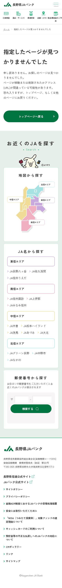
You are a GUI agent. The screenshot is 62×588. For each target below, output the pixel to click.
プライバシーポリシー (18, 496)
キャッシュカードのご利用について (25, 528)
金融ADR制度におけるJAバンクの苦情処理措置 (31, 503)
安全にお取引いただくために (21, 510)
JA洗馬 (14, 332)
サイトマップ (13, 561)
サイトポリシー (14, 489)
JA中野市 (40, 353)
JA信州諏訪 (17, 298)
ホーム (6, 29)
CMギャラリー (14, 547)
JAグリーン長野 (19, 353)
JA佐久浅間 (39, 271)
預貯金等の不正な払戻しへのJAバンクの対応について (31, 537)
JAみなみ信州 (18, 305)
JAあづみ (29, 332)
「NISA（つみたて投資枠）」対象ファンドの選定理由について (31, 519)
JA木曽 (14, 326)
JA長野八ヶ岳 (18, 271)
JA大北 (44, 332)
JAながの (15, 360)
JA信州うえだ (18, 278)
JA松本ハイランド (34, 326)
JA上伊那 (34, 298)
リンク (9, 554)
